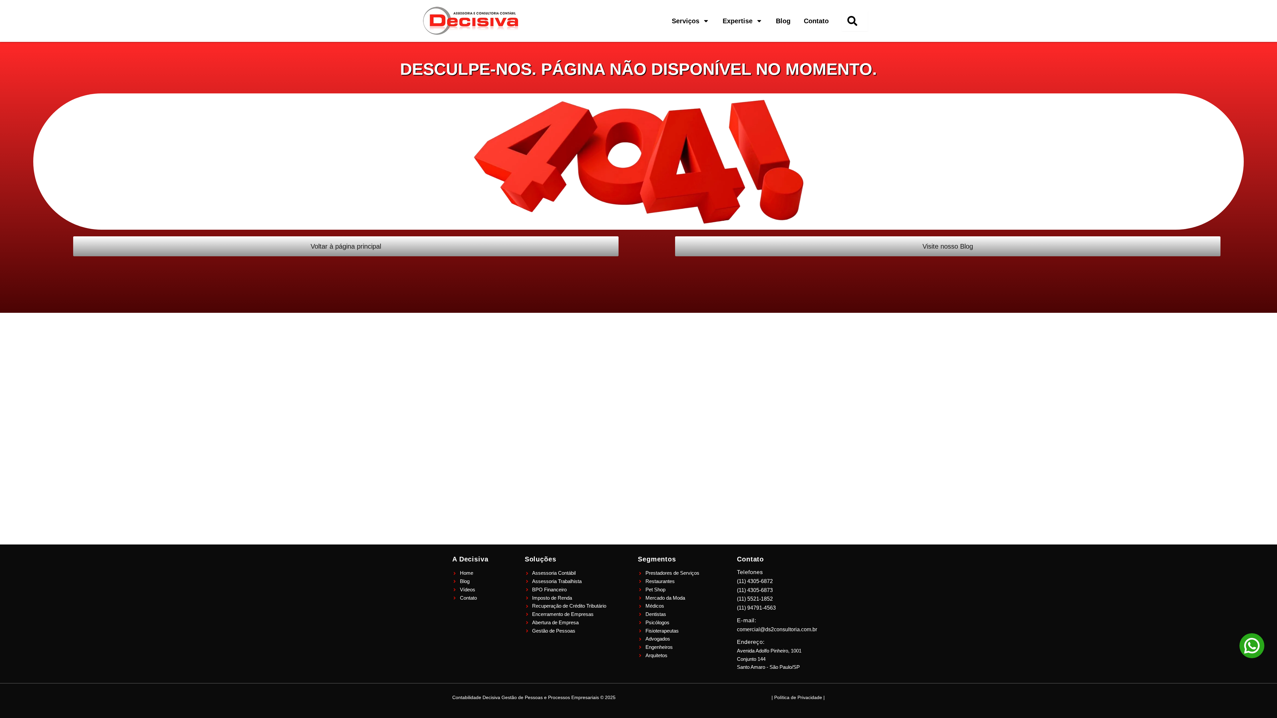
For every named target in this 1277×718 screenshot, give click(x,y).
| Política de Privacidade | (798, 697)
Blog (783, 21)
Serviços (685, 21)
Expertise (738, 21)
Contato (816, 21)
